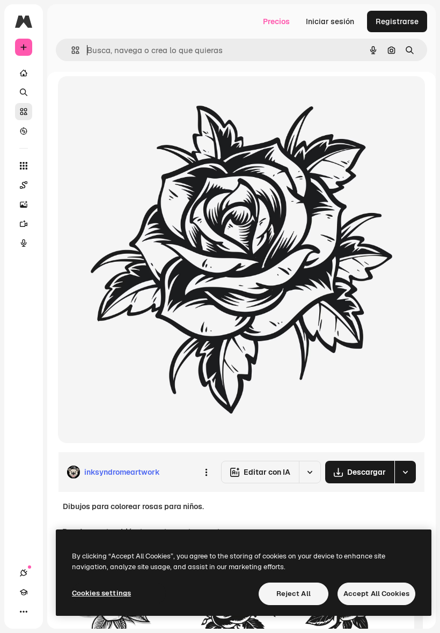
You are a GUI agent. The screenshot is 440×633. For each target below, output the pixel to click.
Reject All (293, 593)
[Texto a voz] (23, 243)
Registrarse (397, 21)
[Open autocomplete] (71, 50)
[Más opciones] (206, 472)
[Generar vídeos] (23, 223)
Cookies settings (101, 593)
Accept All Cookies (376, 593)
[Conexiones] (23, 573)
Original (127, 96)
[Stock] (23, 111)
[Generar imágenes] (23, 204)
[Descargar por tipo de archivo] (405, 472)
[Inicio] (23, 73)
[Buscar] (23, 92)
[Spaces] (23, 185)
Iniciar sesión (330, 21)
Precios (276, 21)
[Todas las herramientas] (23, 165)
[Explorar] (23, 130)
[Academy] (23, 592)
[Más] (23, 611)
